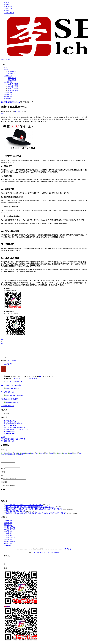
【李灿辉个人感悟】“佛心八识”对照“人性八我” (48, 509)
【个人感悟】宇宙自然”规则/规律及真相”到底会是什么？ (37, 507)
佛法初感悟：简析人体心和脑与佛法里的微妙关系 (51, 513)
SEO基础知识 (8, 76)
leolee (40, 376)
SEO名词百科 (8, 364)
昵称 (2, 468)
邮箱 (2, 472)
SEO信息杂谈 (8, 96)
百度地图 (50, 552)
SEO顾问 (7, 69)
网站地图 (56, 552)
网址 (2, 475)
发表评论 (17, 111)
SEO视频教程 (8, 82)
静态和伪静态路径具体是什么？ (13, 423)
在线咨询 (7, 606)
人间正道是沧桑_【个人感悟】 (33, 505)
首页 (5, 67)
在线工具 (7, 11)
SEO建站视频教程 (13, 84)
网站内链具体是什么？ (11, 421)
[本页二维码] (21, 641)
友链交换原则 (8, 6)
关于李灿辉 (7, 98)
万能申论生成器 (9, 13)
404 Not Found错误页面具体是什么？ (12, 385)
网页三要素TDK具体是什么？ (10, 399)
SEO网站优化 (8, 92)
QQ (2, 478)
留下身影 (7, 4)
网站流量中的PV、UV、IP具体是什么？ (16, 429)
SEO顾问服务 (12, 71)
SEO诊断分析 (12, 73)
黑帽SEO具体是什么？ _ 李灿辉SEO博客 (24, 378)
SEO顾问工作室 (9, 8)
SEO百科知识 (12, 80)
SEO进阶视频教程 (13, 88)
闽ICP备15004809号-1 (40, 552)
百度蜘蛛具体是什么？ (7, 406)
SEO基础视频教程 (13, 86)
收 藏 (2, 113)
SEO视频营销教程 (13, 90)
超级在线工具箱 (20, 511)
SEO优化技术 (8, 94)
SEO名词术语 (12, 78)
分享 (2, 343)
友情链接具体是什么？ (11, 431)
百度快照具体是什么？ (7, 392)
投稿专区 (7, 2)
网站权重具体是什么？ (11, 425)
